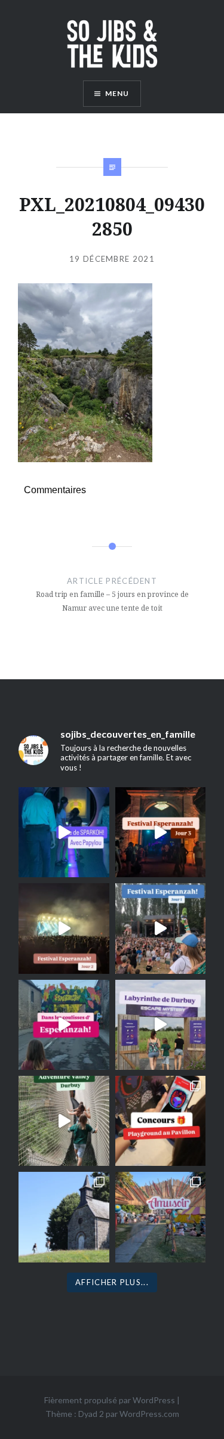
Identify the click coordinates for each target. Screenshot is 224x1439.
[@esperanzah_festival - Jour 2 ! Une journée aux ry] (64, 928)
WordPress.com (149, 1414)
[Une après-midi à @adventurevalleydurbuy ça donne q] (64, 1121)
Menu (117, 93)
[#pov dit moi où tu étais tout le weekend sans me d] (160, 1217)
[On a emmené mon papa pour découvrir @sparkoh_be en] (64, 832)
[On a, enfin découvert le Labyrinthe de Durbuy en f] (160, 1025)
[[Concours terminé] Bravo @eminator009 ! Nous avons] (160, 1121)
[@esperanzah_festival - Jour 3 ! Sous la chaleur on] (160, 832)
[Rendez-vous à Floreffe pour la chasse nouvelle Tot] (64, 1217)
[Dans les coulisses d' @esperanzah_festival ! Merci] (64, 1025)
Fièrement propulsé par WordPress (109, 1400)
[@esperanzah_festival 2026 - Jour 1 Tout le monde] (160, 928)
